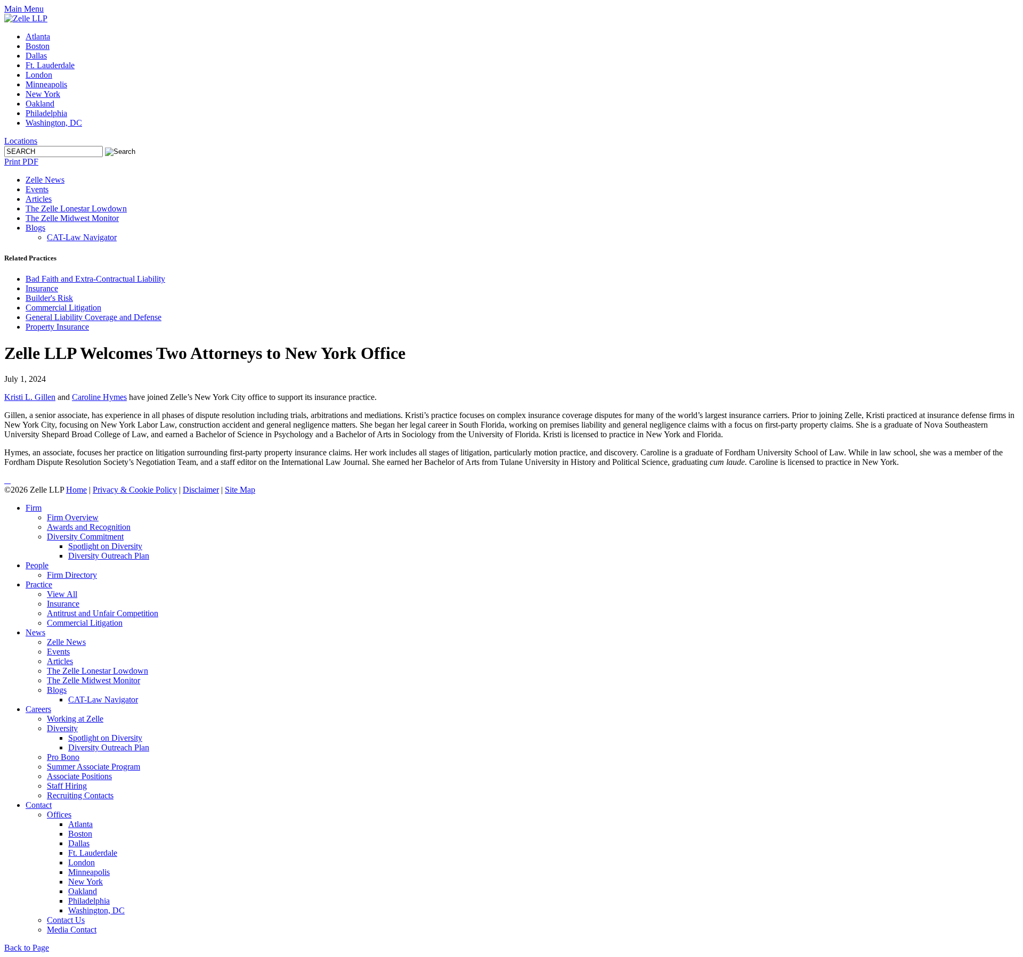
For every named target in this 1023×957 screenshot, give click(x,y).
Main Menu (24, 8)
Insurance (42, 288)
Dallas (36, 55)
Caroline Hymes (99, 397)
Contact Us (66, 920)
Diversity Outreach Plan (108, 555)
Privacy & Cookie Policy (135, 489)
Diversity (62, 728)
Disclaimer (201, 489)
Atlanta (38, 36)
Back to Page (26, 947)
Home (76, 489)
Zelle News (45, 179)
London (39, 74)
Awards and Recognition (89, 526)
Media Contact (71, 929)
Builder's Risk (49, 297)
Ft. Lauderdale (50, 65)
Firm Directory (72, 574)
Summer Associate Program (93, 766)
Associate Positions (79, 776)
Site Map (240, 489)
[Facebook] (10, 480)
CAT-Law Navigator (82, 237)
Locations (20, 140)
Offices (59, 814)
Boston (38, 46)
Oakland (40, 103)
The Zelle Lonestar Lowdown (76, 208)
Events (37, 189)
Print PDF (21, 161)
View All (62, 594)
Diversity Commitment (85, 536)
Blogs (35, 227)
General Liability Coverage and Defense (93, 317)
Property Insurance (57, 326)
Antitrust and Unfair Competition (102, 613)
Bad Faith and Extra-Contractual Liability (95, 278)
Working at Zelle (75, 718)
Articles (39, 198)
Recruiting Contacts (80, 795)
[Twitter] (7, 480)
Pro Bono (63, 757)
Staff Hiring (67, 785)
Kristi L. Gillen (29, 397)
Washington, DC (54, 122)
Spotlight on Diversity (105, 546)
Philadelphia (46, 113)
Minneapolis (46, 84)
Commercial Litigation (63, 307)
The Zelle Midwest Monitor (72, 218)
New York (43, 94)
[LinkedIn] (5, 480)
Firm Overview (73, 517)
